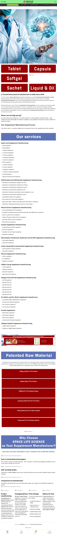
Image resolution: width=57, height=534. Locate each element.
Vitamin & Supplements (13, 4)
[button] (3, 340)
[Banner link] (28, 36)
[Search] (55, 1)
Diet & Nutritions (46, 4)
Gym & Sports (24, 4)
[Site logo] (28, 1)
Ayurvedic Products (34, 4)
